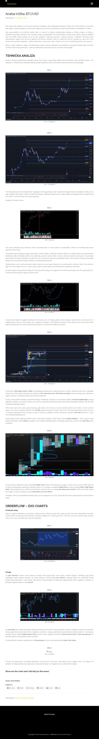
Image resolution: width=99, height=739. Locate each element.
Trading (31, 698)
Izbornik (91, 4)
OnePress (53, 734)
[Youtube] (59, 720)
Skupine (24, 698)
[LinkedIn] (49, 720)
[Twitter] (45, 720)
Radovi (18, 698)
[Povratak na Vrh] (90, 729)
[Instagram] (54, 720)
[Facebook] (40, 720)
